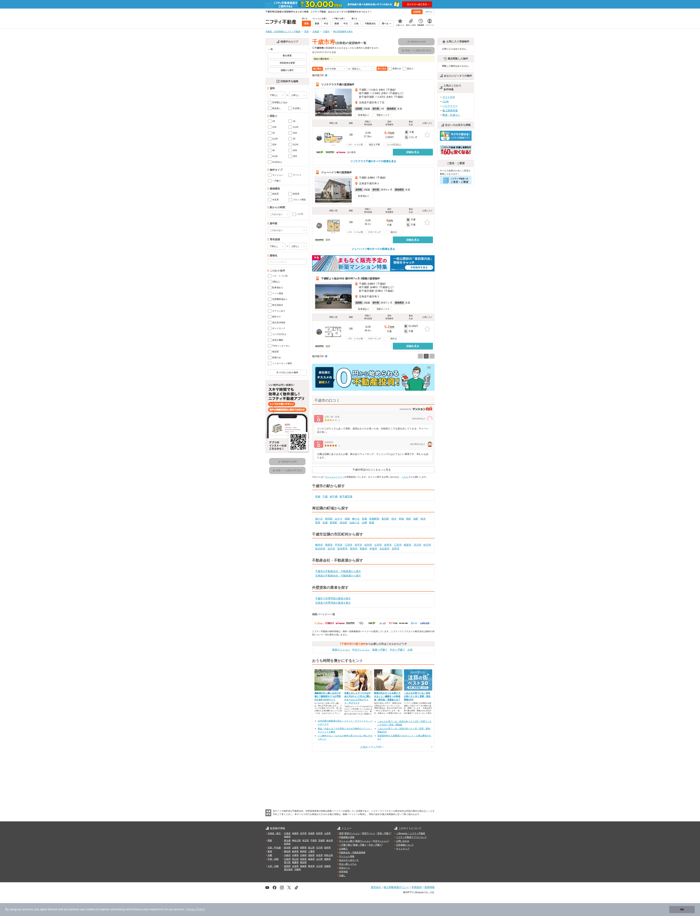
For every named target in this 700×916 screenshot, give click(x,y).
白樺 (364, 522)
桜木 (423, 518)
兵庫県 (295, 855)
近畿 (270, 855)
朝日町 (329, 518)
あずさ (339, 518)
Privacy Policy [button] (195, 909)
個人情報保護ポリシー (396, 887)
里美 (317, 522)
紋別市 (368, 544)
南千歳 (333, 496)
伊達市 (373, 548)
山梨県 (295, 847)
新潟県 (287, 847)
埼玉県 (305, 840)
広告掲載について (405, 845)
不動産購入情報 (346, 837)
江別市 (348, 544)
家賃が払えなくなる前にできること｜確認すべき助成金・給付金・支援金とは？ (387, 696)
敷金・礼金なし (451, 114)
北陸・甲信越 (274, 847)
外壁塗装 (343, 871)
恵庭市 (363, 548)
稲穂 (347, 518)
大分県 (319, 866)
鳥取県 (303, 859)
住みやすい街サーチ (349, 860)
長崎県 (303, 866)
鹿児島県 (288, 869)
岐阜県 (295, 851)
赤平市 (358, 544)
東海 (270, 851)
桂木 (393, 518)
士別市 (378, 544)
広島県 (287, 859)
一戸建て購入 (345, 845)
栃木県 (329, 840)
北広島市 (384, 548)
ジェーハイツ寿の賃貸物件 (336, 172)
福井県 (327, 847)
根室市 (407, 544)
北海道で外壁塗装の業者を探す (333, 602)
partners (74, 909)
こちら (405, 477)
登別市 (353, 548)
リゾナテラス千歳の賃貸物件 (337, 84)
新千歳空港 (346, 496)
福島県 (287, 836)
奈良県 (319, 855)
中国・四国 (273, 859)
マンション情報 (346, 856)
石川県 (319, 847)
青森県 (295, 833)
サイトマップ (402, 848)
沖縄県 (297, 869)
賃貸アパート (368, 833)
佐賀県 (295, 866)
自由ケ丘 (354, 522)
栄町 (415, 518)
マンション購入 (346, 841)
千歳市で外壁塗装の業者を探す (333, 598)
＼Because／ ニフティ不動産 (410, 833)
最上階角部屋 (450, 110)
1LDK (445, 101)
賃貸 (341, 833)
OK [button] (682, 909)
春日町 (385, 518)
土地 (409, 649)
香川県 (287, 862)
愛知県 (287, 851)
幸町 (408, 518)
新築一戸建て (380, 649)
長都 (317, 496)
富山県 (311, 847)
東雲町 (333, 522)
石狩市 (395, 548)
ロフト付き (448, 97)
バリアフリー (450, 105)
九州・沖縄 (273, 866)
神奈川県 (296, 840)
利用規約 (417, 887)
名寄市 (388, 544)
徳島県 (327, 859)
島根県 (311, 859)
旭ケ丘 (319, 518)
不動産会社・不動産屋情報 (352, 852)
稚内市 (319, 544)
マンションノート (333, 477)
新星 (371, 522)
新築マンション (341, 649)
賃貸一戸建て (383, 833)
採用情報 (429, 887)
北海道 (287, 833)
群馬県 (287, 844)
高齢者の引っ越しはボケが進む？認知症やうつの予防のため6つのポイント (327, 696)
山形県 (327, 833)
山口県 (319, 859)
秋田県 (319, 833)
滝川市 (417, 544)
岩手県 (303, 833)
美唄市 (329, 544)
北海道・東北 (274, 833)
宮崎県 (327, 866)
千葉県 (313, 840)
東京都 (287, 840)
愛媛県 (295, 862)
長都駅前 (374, 518)
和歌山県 (328, 855)
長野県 (303, 847)
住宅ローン (344, 868)
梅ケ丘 (356, 518)
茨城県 (321, 840)
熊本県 (311, 866)
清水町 (343, 522)
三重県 (311, 851)
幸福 (401, 518)
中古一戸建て (397, 649)
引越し (342, 875)
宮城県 (311, 833)
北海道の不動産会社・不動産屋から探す (338, 575)
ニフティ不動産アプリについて (411, 837)
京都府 (303, 855)
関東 (270, 840)
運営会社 (376, 887)
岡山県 (295, 859)
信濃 (325, 522)
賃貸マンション (352, 833)
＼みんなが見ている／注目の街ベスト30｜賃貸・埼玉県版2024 (417, 696)
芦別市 (339, 544)
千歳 (325, 496)
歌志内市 (320, 548)
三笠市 (398, 544)
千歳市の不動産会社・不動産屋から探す (338, 571)
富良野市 (342, 548)
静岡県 (303, 851)
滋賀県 (311, 855)
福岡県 (287, 866)
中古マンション (361, 649)
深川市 (331, 548)
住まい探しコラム (348, 864)
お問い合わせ (402, 841)
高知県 (303, 862)
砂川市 (427, 544)
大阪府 (287, 855)
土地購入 (343, 848)
